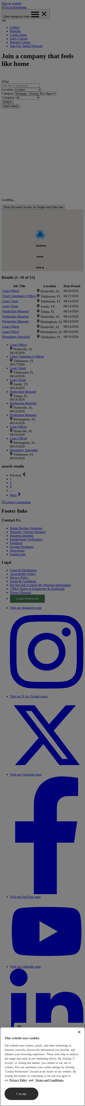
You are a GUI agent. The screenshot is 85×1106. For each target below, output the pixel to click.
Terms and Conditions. (49, 1080)
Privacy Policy (18, 1080)
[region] (42, 1066)
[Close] (79, 1032)
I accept (21, 1093)
